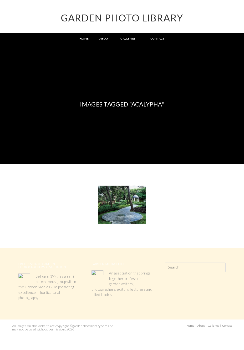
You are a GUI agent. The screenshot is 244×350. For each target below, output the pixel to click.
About (201, 325)
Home (190, 325)
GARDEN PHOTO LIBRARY (122, 18)
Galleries (213, 325)
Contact (227, 325)
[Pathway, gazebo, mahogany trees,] (122, 205)
